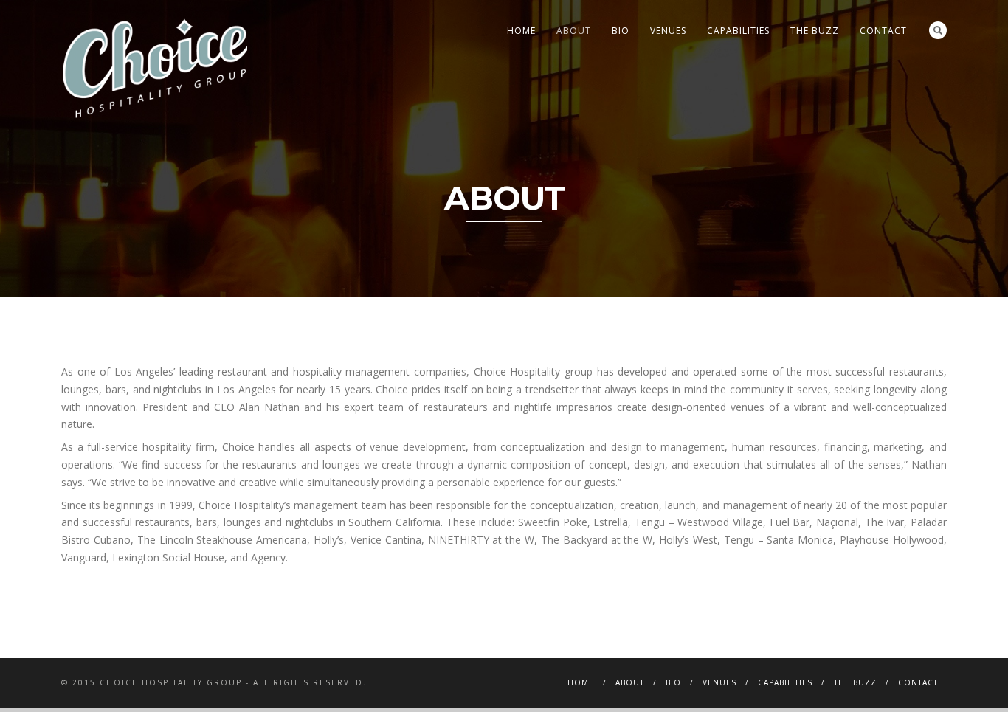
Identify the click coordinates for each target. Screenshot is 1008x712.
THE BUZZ (814, 30)
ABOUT (573, 30)
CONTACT (883, 30)
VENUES (668, 30)
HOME (521, 30)
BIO (620, 30)
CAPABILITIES (738, 30)
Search (938, 30)
